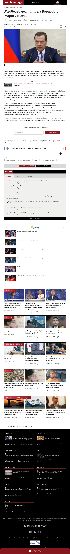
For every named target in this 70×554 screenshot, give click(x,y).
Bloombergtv (11, 450)
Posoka (38, 520)
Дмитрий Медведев (24, 160)
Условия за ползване (53, 538)
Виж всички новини (35, 218)
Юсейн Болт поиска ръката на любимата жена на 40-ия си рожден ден (30, 196)
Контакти (22, 538)
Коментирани (27, 176)
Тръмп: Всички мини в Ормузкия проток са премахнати (25, 208)
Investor (9, 433)
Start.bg (27, 520)
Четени (17, 176)
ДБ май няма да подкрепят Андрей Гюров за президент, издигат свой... (55, 332)
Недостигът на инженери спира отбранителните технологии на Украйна (17, 460)
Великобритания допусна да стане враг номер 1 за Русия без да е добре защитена (23, 455)
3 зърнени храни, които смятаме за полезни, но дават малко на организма (55, 438)
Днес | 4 (36, 2)
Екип (16, 538)
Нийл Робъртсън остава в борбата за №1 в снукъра (30, 249)
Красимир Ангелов (9, 26)
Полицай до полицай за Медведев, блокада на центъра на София (34, 83)
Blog (23, 520)
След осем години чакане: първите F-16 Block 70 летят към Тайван (33, 412)
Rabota (63, 518)
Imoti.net (58, 518)
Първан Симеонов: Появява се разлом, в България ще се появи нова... (55, 412)
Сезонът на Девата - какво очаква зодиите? (17, 511)
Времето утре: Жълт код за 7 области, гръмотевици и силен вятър (14, 385)
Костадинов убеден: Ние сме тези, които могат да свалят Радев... (55, 305)
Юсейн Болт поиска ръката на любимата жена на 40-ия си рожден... (55, 358)
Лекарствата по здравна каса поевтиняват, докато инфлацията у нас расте (17, 494)
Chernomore (33, 520)
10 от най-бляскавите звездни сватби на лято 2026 (53, 471)
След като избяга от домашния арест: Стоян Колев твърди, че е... (54, 385)
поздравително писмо (48, 160)
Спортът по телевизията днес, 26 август (27, 231)
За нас (11, 538)
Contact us (59, 547)
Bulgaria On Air (25, 518)
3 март (36, 160)
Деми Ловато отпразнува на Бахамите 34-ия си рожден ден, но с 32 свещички (50, 477)
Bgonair (41, 433)
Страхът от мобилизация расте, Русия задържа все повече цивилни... (34, 332)
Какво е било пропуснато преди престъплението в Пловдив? (27, 181)
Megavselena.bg (47, 520)
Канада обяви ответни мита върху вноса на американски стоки (28, 191)
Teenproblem (11, 501)
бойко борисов (10, 160)
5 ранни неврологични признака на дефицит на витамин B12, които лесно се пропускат (22, 489)
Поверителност (40, 538)
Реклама (30, 538)
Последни (9, 176)
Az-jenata (41, 484)
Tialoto (40, 467)
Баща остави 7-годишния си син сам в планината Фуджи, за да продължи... (14, 412)
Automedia (10, 467)
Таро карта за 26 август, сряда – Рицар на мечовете (54, 488)
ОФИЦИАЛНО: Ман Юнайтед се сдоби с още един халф (31, 275)
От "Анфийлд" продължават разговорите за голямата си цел (33, 266)
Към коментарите (43, 165)
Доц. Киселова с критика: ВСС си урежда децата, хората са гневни (29, 213)
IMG (4, 518)
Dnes (12, 518)
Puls (7, 484)
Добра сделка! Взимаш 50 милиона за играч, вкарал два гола (33, 258)
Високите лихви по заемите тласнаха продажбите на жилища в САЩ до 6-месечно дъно (19, 443)
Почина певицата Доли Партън (46, 494)
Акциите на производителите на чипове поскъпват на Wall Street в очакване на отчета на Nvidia (22, 438)
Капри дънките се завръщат (16, 186)
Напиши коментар (27, 165)
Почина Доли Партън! (19, 505)
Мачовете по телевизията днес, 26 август (28, 240)
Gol (38, 450)
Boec (41, 520)
